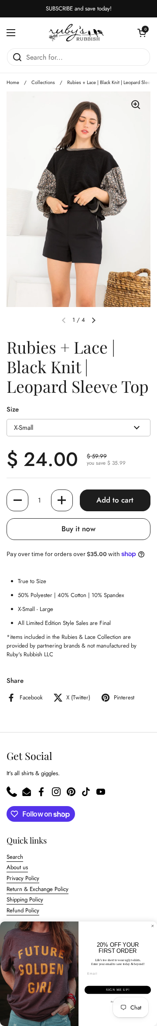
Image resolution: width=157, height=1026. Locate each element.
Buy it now (78, 528)
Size (13, 409)
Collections (43, 82)
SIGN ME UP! (118, 990)
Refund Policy (23, 910)
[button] (141, 32)
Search (15, 857)
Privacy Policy (23, 878)
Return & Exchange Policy (37, 889)
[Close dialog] (152, 926)
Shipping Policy (25, 899)
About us (17, 867)
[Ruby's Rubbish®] (76, 32)
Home (13, 82)
